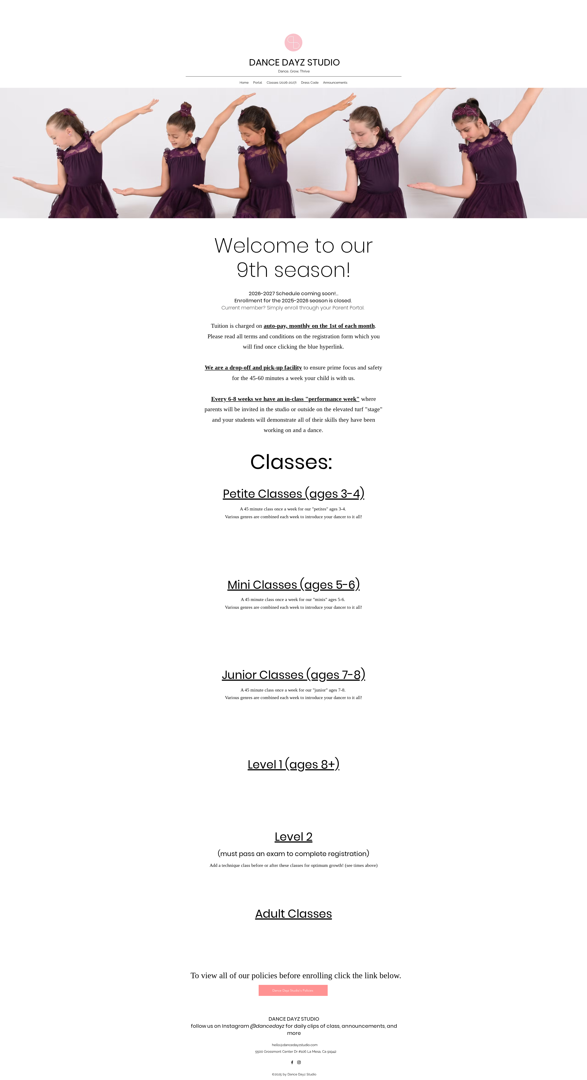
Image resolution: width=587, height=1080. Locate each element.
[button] (281, 82)
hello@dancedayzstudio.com (295, 1045)
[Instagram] (299, 1062)
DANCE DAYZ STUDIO (294, 62)
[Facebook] (292, 1062)
